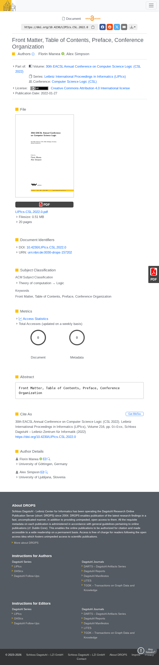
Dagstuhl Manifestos (96, 575)
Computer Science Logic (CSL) (74, 81)
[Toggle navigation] (151, 5)
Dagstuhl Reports (94, 571)
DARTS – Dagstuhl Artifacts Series (105, 566)
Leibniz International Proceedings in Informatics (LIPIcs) (85, 76)
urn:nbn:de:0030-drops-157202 (50, 252)
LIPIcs (18, 566)
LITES (87, 580)
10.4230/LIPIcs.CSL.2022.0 (46, 247)
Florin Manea (49, 54)
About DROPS (118, 654)
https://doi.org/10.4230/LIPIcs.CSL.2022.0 (45, 437)
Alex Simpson (77, 54)
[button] (132, 27)
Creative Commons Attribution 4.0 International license (90, 88)
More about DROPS (26, 542)
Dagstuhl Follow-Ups (26, 575)
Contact (81, 658)
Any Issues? (150, 651)
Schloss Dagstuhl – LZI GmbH (44, 654)
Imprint (136, 654)
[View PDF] (44, 156)
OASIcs (18, 571)
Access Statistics (35, 319)
